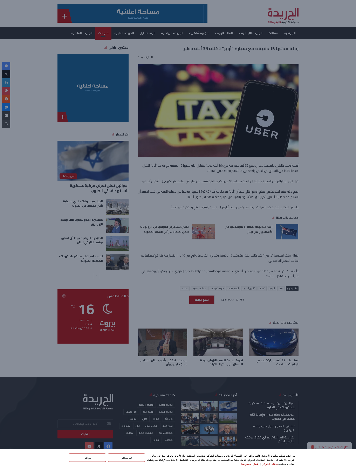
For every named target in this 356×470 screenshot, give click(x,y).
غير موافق (126, 457)
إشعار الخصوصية (250, 464)
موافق (87, 457)
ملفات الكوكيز (270, 464)
